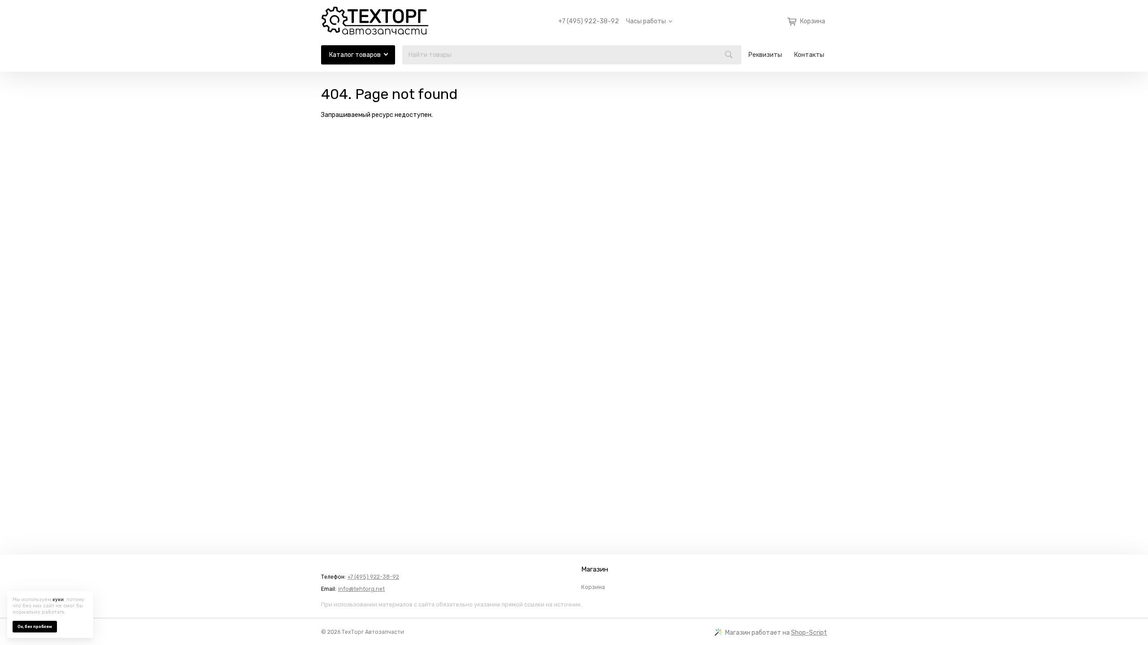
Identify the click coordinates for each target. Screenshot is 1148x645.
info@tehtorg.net (361, 589)
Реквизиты (765, 55)
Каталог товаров (355, 55)
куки (58, 599)
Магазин (594, 569)
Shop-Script (809, 632)
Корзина (593, 587)
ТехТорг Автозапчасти (373, 632)
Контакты (809, 55)
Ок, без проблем (34, 626)
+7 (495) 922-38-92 (588, 21)
